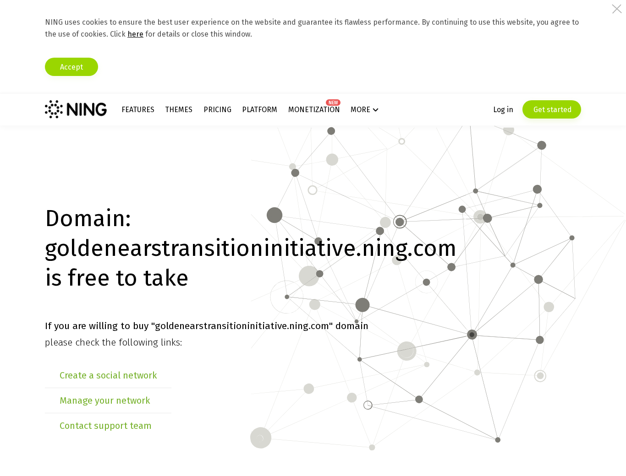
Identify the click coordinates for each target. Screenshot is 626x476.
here (135, 34)
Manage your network (105, 400)
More (360, 109)
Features (137, 109)
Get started (552, 109)
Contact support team (106, 425)
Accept (71, 67)
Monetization (314, 109)
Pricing (217, 109)
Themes (178, 109)
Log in (503, 109)
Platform (259, 109)
